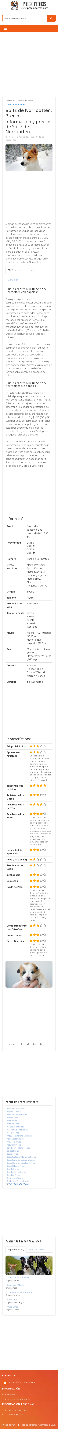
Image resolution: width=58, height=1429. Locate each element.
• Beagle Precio (12, 1169)
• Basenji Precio (12, 1153)
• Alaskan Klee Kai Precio (17, 1129)
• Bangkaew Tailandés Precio (19, 1147)
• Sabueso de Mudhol (15, 1285)
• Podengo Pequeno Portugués (19, 1292)
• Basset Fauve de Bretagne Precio (21, 1163)
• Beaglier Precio (13, 1175)
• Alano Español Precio (16, 1126)
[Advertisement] (29, 64)
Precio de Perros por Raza (19, 1399)
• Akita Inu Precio (13, 1123)
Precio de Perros (10, 1424)
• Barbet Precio (12, 1150)
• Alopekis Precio (13, 1132)
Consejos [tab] (13, 279)
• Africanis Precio (13, 1111)
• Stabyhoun (11, 1299)
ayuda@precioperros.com (23, 1382)
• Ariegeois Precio (13, 1141)
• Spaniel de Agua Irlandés (17, 1277)
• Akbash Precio (13, 1117)
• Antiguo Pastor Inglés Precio (19, 1135)
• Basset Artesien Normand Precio (21, 1156)
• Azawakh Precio (13, 1144)
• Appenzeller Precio (15, 1138)
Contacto (10, 1394)
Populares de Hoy (16, 1249)
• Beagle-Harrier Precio (16, 1172)
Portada (10, 100)
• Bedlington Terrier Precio (17, 1181)
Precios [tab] (15, 270)
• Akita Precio (11, 1120)
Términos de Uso (14, 1414)
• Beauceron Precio (14, 1178)
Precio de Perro (25, 100)
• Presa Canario (13, 1306)
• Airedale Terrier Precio (16, 1114)
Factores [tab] (30, 270)
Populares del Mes (37, 1249)
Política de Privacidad (16, 1410)
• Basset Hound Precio (16, 1166)
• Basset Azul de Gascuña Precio (20, 1160)
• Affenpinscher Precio (16, 1108)
